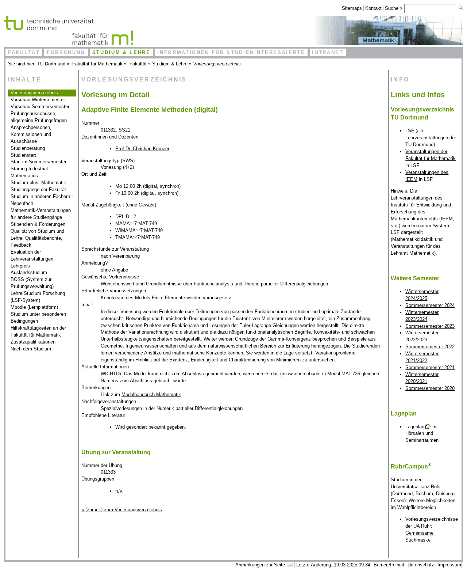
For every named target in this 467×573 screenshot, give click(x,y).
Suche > (394, 8)
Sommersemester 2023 (430, 326)
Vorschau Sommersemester (40, 106)
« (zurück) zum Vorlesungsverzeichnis (121, 509)
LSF (409, 130)
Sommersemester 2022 (430, 346)
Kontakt (373, 8)
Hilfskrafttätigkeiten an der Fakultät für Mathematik (38, 331)
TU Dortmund (51, 64)
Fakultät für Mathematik (97, 64)
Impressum (449, 565)
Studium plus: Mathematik (38, 182)
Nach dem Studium (31, 349)
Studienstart (23, 155)
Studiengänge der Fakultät (38, 189)
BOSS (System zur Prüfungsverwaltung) (32, 283)
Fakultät (24, 52)
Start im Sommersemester (38, 161)
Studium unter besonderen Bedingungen (38, 317)
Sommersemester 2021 (430, 367)
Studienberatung (28, 148)
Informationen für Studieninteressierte (231, 52)
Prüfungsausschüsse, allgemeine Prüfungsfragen (39, 117)
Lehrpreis (20, 266)
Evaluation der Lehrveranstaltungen (32, 255)
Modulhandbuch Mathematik (151, 394)
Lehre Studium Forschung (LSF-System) (38, 297)
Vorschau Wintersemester (38, 99)
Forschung (66, 52)
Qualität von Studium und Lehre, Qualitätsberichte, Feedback (37, 238)
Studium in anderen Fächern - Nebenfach (42, 200)
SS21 (124, 130)
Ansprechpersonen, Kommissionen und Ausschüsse (31, 134)
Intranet (327, 52)
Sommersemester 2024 (430, 305)
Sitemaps (352, 8)
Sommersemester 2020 (430, 388)
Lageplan (414, 426)
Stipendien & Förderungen (38, 224)
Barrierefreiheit (389, 565)
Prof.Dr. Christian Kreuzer (142, 148)
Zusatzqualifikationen (33, 342)
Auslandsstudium (29, 272)
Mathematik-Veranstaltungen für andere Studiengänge (41, 214)
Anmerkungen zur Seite (260, 565)
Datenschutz (421, 565)
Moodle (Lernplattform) (34, 307)
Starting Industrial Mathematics (29, 172)
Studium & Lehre (121, 52)
